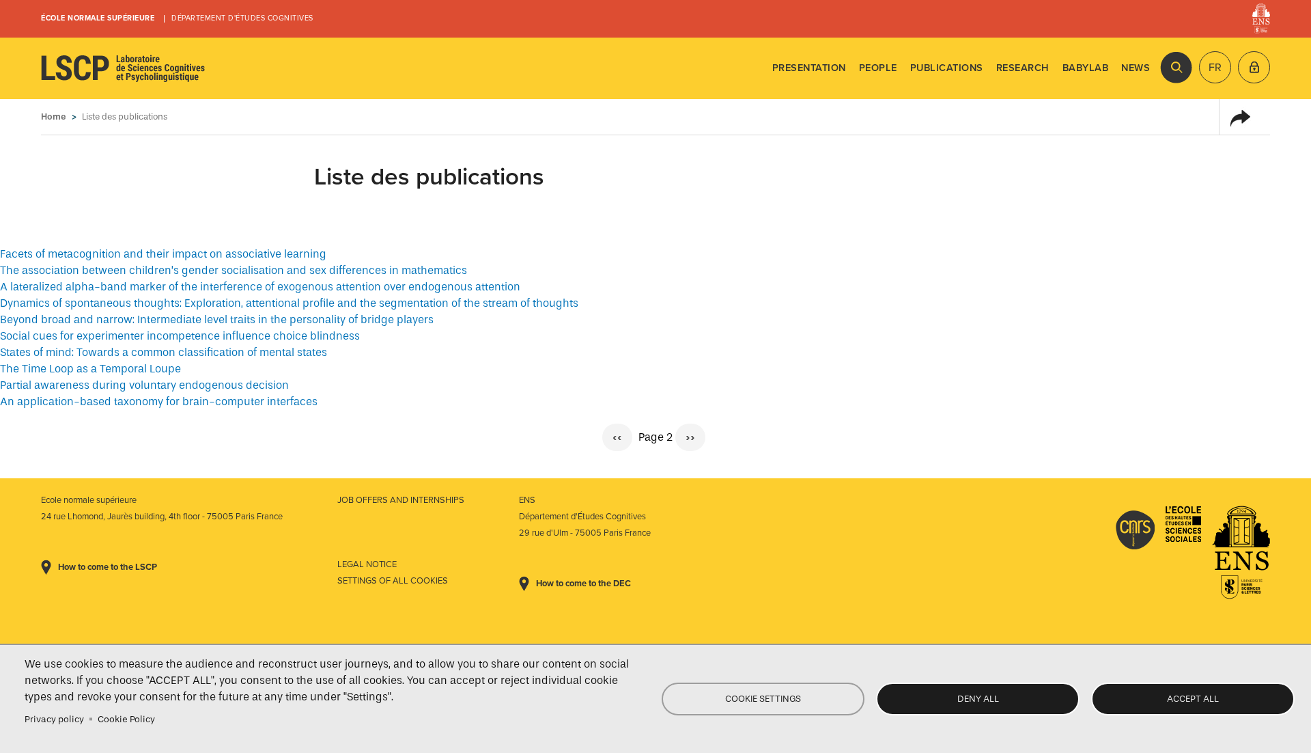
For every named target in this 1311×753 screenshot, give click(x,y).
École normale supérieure (97, 18)
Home (53, 116)
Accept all (1193, 698)
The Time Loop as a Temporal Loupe (90, 368)
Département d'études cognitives (242, 18)
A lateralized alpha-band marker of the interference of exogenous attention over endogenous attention (260, 286)
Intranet (1254, 67)
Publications (946, 68)
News (1135, 68)
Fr (1215, 67)
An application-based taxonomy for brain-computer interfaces (159, 401)
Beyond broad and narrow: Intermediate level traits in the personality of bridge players (217, 319)
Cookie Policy (126, 719)
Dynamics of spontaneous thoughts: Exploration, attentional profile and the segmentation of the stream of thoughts (289, 303)
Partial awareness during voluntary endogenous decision (144, 385)
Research (1022, 68)
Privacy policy (54, 719)
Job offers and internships (400, 500)
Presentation (809, 68)
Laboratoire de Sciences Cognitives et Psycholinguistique (123, 68)
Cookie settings (763, 698)
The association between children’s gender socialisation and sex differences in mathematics (233, 270)
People (878, 68)
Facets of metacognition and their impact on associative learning (163, 253)
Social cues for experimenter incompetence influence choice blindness (180, 335)
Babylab (1085, 68)
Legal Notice (367, 564)
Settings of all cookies (392, 580)
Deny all (978, 698)
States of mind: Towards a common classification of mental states (163, 352)
